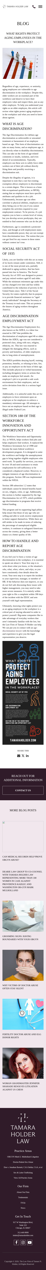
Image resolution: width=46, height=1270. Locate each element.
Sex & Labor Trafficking (23, 1173)
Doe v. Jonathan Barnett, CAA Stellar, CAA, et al (23, 1167)
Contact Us (23, 790)
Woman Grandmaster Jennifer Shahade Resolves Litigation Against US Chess (20, 1086)
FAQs (23, 1203)
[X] (23, 757)
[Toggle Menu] (40, 6)
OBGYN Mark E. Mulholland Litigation (23, 1157)
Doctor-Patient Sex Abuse (23, 1162)
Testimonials (23, 1197)
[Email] (18, 757)
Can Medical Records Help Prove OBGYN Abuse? (22, 858)
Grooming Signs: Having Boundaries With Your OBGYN (20, 938)
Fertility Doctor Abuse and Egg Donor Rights (21, 1036)
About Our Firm (23, 1192)
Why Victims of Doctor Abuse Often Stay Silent (20, 987)
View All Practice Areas (23, 1178)
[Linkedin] (27, 757)
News (23, 1208)
